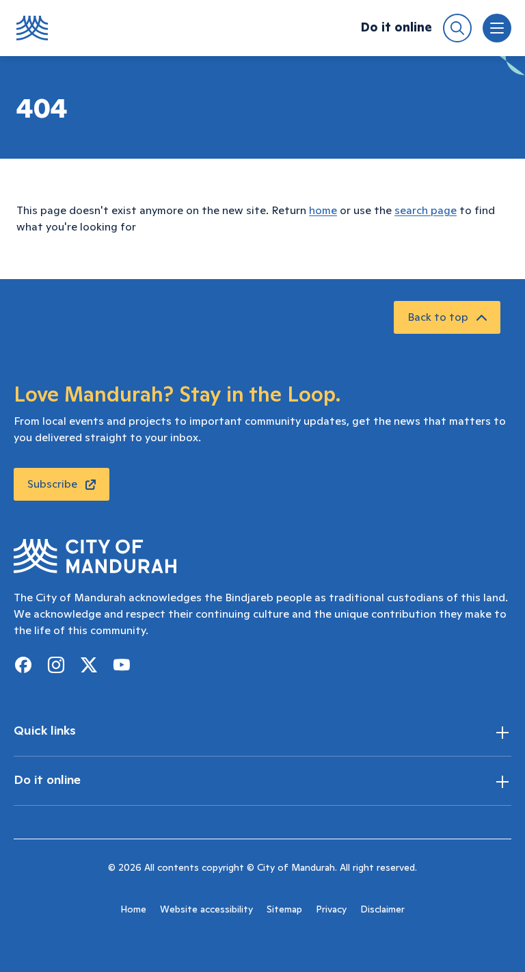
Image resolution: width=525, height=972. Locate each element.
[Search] (457, 28)
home (323, 210)
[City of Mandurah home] (32, 28)
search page (425, 210)
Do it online (396, 28)
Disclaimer (382, 910)
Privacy (331, 910)
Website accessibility (206, 910)
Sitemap (284, 910)
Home (133, 910)
